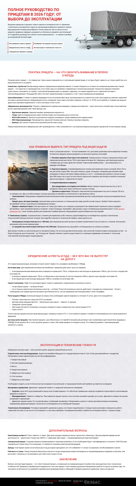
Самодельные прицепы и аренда (20, 52)
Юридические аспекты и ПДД (19, 48)
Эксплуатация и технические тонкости (47, 48)
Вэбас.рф (76, 482)
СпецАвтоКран (52, 481)
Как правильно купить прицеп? (20, 43)
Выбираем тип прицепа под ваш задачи (48, 43)
